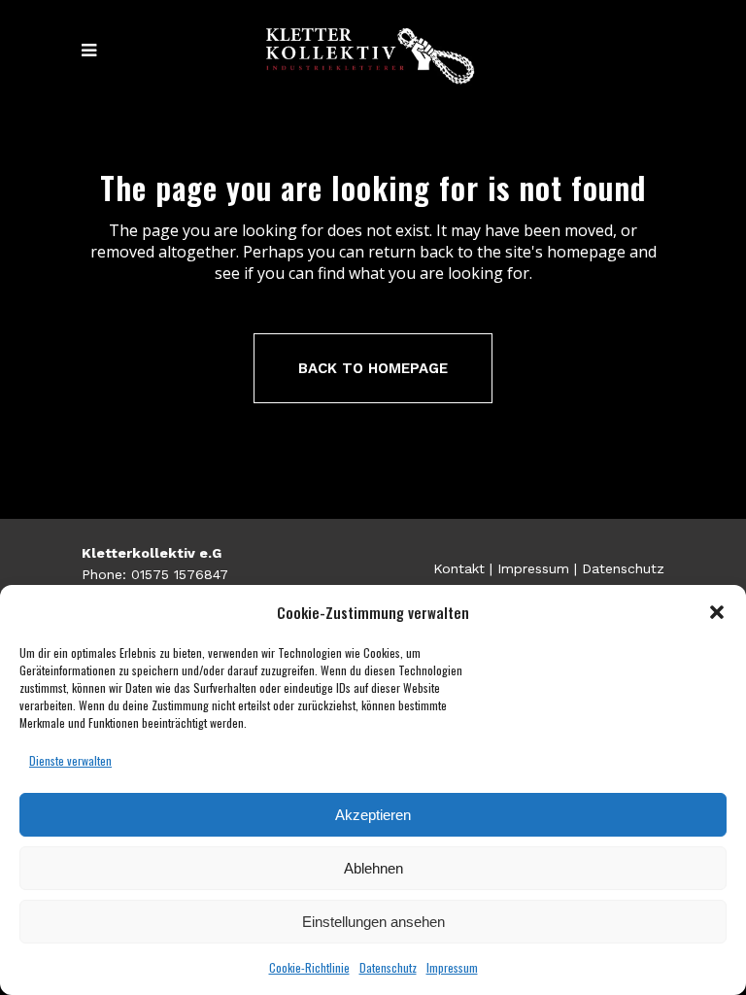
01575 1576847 (179, 574)
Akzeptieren (373, 814)
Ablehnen (373, 868)
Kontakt (459, 568)
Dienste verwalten (70, 760)
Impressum (452, 967)
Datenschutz (388, 967)
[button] (717, 612)
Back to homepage (373, 368)
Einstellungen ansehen (373, 921)
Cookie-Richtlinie (309, 967)
